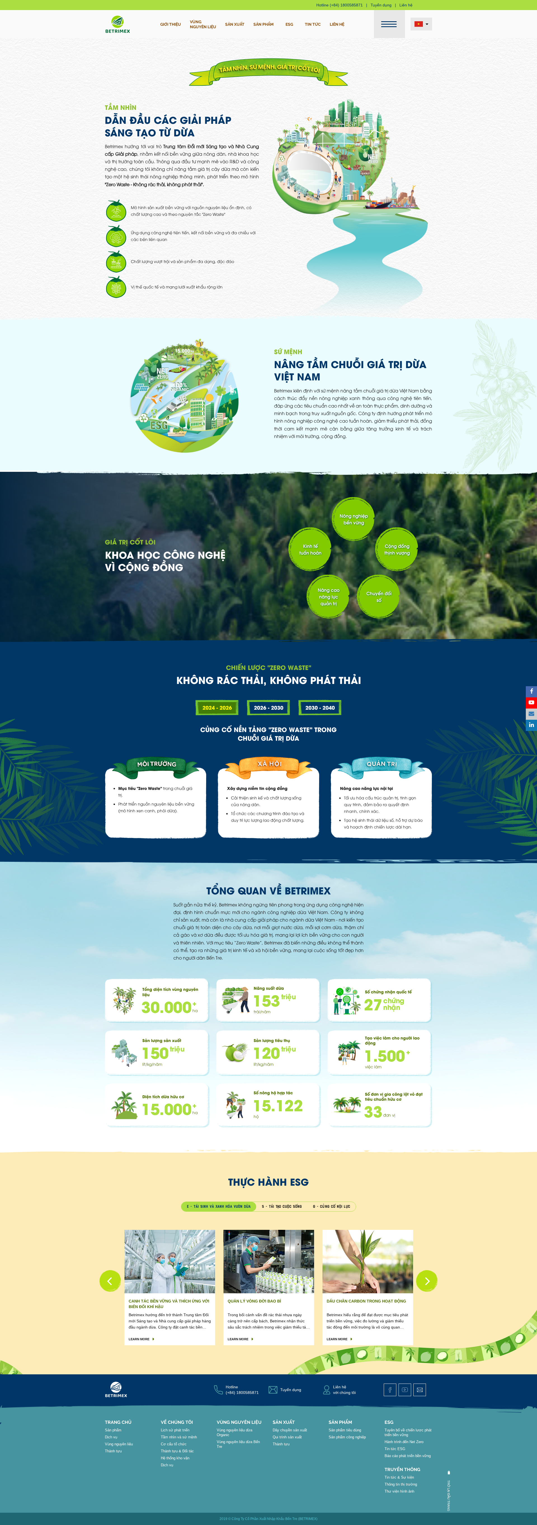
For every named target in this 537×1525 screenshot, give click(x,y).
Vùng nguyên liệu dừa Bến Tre (238, 1444)
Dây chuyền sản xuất (290, 1430)
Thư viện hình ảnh (399, 1491)
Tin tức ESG (395, 1449)
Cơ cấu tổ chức (174, 1444)
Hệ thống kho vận (175, 1458)
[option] (169, 1287)
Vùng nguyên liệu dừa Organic (234, 1432)
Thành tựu (113, 1451)
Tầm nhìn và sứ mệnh (179, 1437)
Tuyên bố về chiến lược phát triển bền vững (408, 1432)
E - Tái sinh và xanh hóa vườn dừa (219, 1206)
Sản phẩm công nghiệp (347, 1437)
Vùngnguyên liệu (203, 24)
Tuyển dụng (381, 5)
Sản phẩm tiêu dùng (345, 1430)
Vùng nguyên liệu (119, 1444)
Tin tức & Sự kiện (399, 1477)
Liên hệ (406, 5)
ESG (289, 24)
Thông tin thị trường (401, 1484)
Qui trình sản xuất (287, 1437)
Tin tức (313, 24)
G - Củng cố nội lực (331, 1206)
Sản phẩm (263, 24)
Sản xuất (234, 24)
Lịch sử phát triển (175, 1430)
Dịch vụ (111, 1437)
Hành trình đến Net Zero (404, 1442)
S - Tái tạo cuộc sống (282, 1206)
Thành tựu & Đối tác (177, 1451)
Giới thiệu (170, 24)
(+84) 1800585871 (346, 5)
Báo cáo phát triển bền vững (408, 1456)
